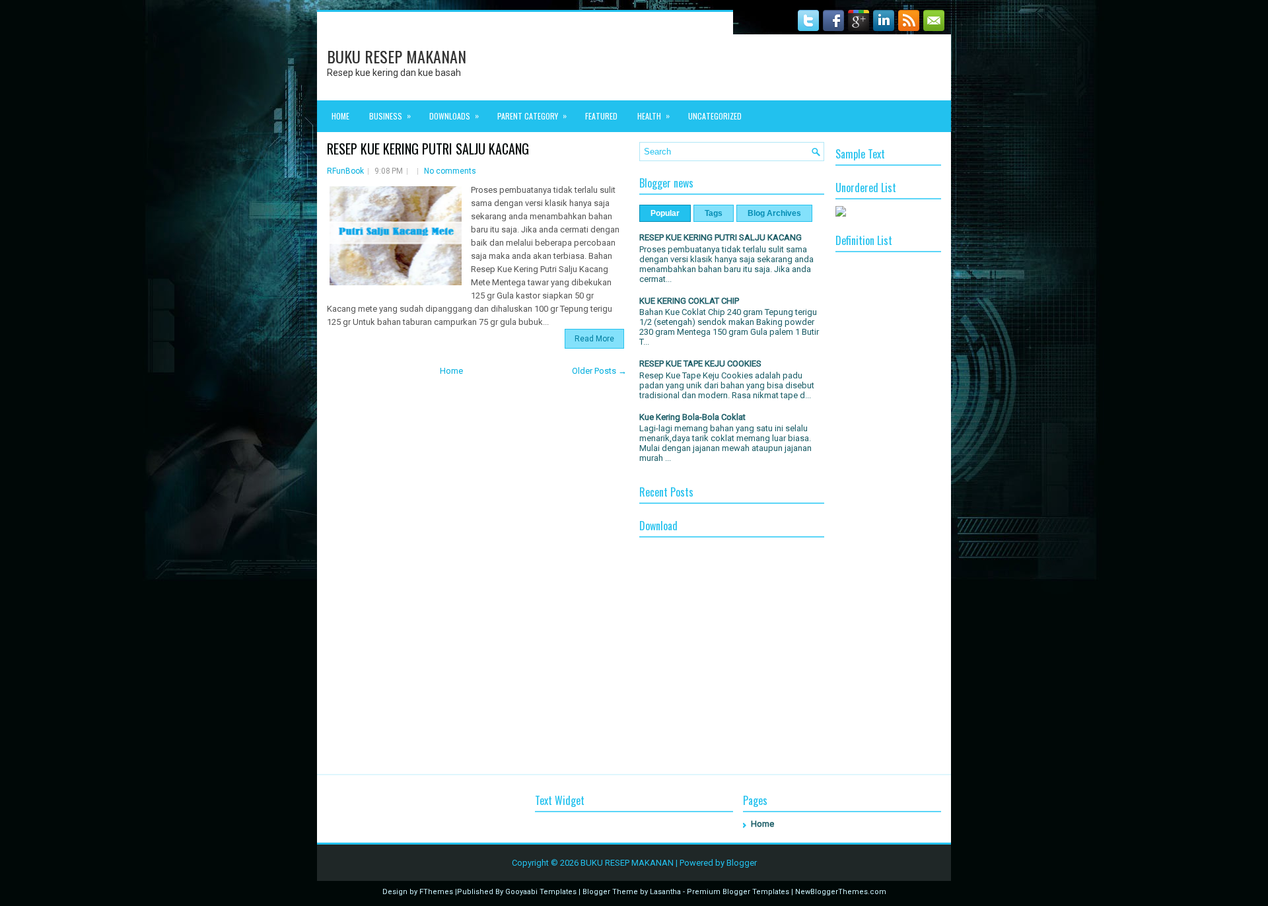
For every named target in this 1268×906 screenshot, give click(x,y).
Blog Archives (774, 213)
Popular (665, 213)
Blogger (741, 863)
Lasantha (665, 892)
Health (653, 116)
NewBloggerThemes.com (840, 892)
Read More (594, 338)
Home (340, 116)
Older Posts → (599, 371)
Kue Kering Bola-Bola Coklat (692, 417)
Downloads (454, 116)
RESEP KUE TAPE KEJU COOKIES (700, 363)
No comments (450, 171)
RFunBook (345, 171)
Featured (601, 116)
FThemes (436, 892)
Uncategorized (715, 116)
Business (390, 116)
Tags (713, 213)
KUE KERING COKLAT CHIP (689, 301)
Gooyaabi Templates (541, 892)
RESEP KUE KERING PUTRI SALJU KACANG (428, 148)
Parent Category (532, 116)
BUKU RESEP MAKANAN (396, 56)
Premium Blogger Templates (738, 892)
